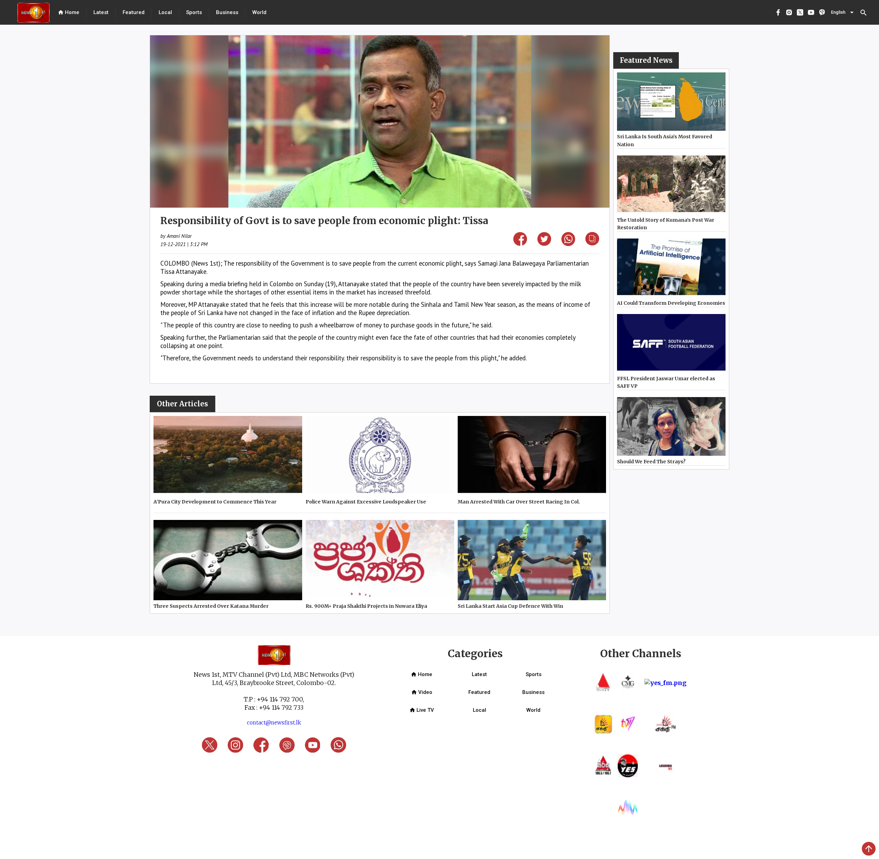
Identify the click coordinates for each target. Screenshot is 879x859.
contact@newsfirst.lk (274, 722)
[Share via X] (544, 243)
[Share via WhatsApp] (568, 244)
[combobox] (843, 12)
